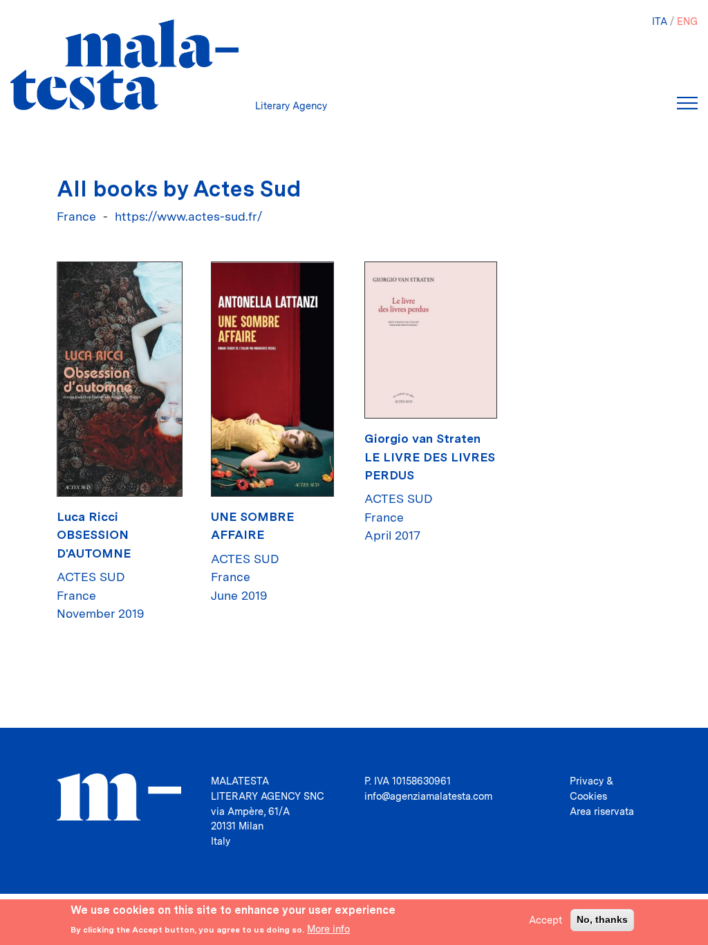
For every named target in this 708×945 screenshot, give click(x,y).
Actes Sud (91, 576)
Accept (545, 920)
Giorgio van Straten (422, 438)
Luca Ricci (87, 516)
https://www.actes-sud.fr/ (189, 216)
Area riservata (602, 811)
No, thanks (602, 919)
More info (328, 929)
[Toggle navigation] (687, 103)
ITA (659, 21)
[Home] (124, 64)
